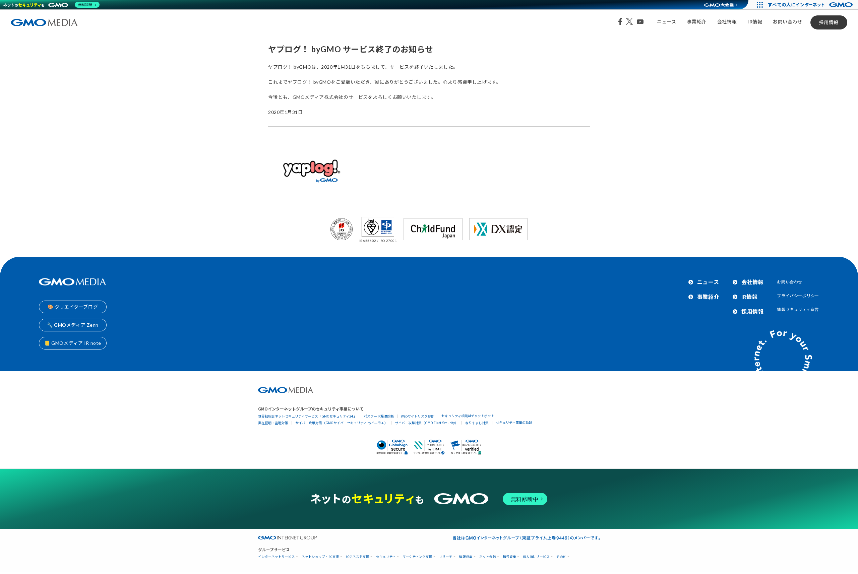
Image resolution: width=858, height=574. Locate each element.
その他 (561, 557)
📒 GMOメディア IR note (72, 343)
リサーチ (445, 557)
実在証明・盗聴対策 (273, 422)
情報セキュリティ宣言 (798, 309)
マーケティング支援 (417, 557)
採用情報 (829, 22)
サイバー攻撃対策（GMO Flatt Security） (426, 422)
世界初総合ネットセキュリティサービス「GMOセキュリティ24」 (307, 416)
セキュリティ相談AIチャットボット (467, 415)
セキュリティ (386, 557)
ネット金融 (487, 557)
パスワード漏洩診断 (379, 416)
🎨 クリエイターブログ (73, 307)
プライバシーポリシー (798, 295)
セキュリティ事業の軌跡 (514, 422)
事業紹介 (697, 21)
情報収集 (466, 557)
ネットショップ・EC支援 (320, 557)
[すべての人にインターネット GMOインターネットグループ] (811, 4)
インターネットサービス (276, 557)
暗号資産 (509, 557)
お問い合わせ (787, 21)
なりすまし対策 (477, 422)
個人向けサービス (536, 557)
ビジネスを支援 (357, 557)
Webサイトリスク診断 (417, 416)
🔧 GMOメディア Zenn (73, 325)
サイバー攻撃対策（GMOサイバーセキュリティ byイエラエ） (341, 422)
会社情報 (727, 21)
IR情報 (754, 21)
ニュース (666, 21)
